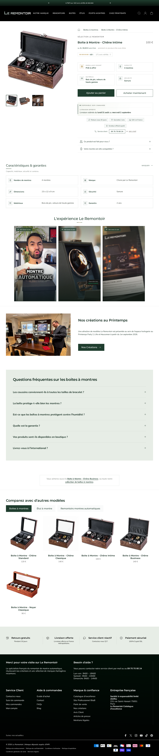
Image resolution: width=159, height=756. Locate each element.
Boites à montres (90, 30)
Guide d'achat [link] (43, 696)
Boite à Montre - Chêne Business (82, 478)
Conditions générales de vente (16, 752)
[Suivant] (110, 3)
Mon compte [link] (12, 708)
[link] (23, 533)
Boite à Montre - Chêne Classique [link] (61, 556)
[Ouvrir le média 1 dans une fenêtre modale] (38, 61)
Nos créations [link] (80, 708)
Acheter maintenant (134, 93)
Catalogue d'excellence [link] (84, 696)
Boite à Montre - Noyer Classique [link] (23, 608)
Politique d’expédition (69, 748)
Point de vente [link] (80, 704)
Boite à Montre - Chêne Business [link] (135, 556)
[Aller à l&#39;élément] (11, 100)
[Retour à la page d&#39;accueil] (79, 30)
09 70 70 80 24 (117, 131)
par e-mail (132, 131)
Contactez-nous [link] (13, 696)
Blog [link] (39, 708)
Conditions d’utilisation (52, 748)
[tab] (19, 508)
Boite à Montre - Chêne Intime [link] (98, 555)
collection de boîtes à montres (79, 482)
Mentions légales (33, 752)
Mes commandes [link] (14, 704)
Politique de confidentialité (34, 748)
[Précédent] (49, 3)
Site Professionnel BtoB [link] (84, 700)
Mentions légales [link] (81, 720)
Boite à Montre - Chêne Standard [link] (23, 556)
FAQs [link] (39, 704)
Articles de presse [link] (82, 716)
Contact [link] (40, 700)
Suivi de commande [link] (15, 700)
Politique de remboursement (15, 748)
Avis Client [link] (79, 712)
